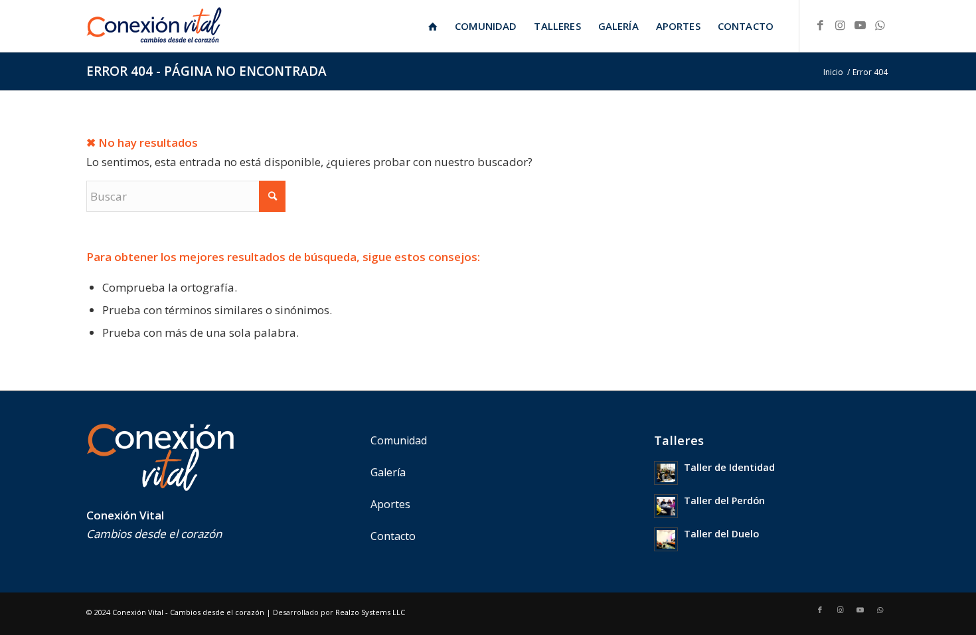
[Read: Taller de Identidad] (666, 473)
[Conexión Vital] (154, 26)
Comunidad (398, 440)
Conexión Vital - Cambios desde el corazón (188, 612)
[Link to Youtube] (860, 25)
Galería (388, 472)
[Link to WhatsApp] (880, 25)
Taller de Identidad (729, 467)
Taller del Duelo (721, 533)
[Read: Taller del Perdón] (666, 506)
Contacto (393, 536)
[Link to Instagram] (840, 25)
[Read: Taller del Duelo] (666, 539)
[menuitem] (433, 26)
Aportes (390, 504)
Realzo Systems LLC (370, 612)
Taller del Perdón (724, 500)
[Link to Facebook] (820, 25)
